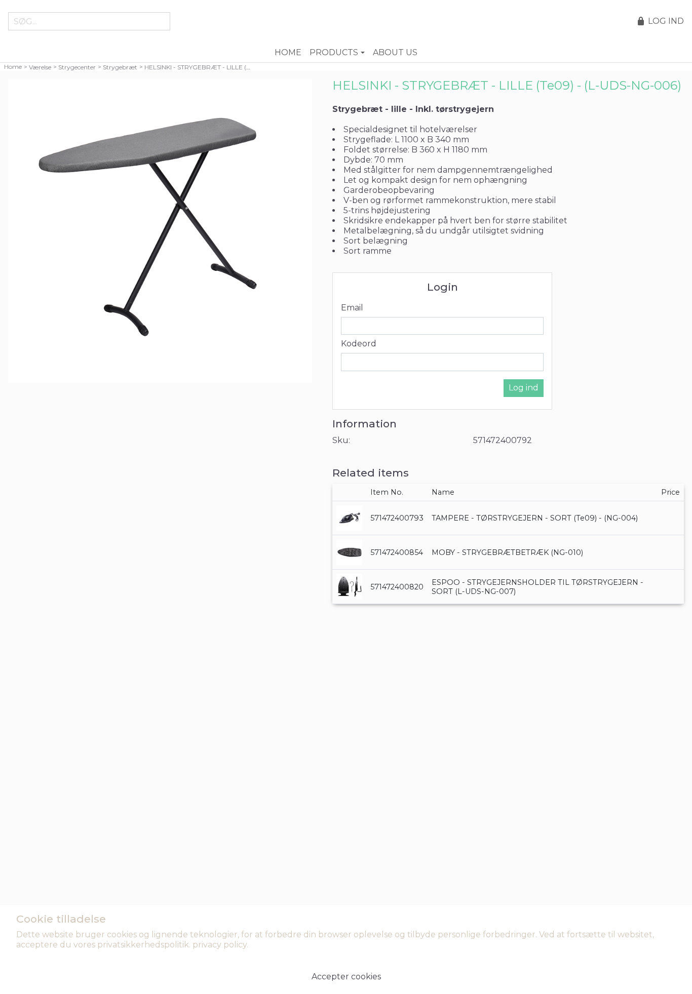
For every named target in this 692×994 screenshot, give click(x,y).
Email (352, 307)
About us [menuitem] (395, 52)
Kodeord (358, 343)
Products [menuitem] (334, 52)
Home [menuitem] (288, 52)
